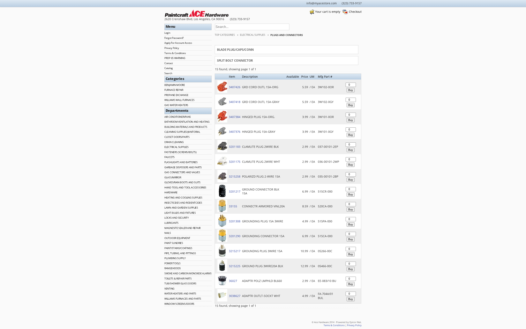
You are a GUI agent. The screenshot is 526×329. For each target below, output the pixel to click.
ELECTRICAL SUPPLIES (176, 147)
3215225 (234, 266)
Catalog (168, 68)
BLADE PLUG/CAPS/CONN (235, 49)
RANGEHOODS (172, 268)
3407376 (234, 132)
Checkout (355, 12)
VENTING (169, 288)
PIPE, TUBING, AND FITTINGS (180, 253)
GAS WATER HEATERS (176, 105)
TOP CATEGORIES (225, 34)
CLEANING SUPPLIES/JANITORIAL (182, 132)
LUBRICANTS (171, 223)
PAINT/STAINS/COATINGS (178, 248)
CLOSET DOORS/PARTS (177, 137)
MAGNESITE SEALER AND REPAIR (182, 228)
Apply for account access (178, 43)
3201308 (234, 221)
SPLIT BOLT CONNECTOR (235, 60)
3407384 (234, 117)
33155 (233, 206)
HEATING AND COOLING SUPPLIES (183, 197)
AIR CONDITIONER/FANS (177, 117)
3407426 (234, 87)
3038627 (234, 296)
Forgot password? (173, 38)
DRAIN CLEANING (174, 142)
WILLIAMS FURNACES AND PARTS (182, 298)
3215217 (234, 251)
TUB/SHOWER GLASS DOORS (180, 283)
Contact (168, 63)
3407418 (234, 102)
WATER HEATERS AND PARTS (180, 293)
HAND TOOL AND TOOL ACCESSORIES (185, 187)
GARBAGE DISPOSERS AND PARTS (183, 167)
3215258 (234, 176)
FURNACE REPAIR (173, 90)
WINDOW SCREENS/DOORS (179, 304)
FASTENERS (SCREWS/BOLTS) (180, 152)
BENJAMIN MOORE (174, 85)
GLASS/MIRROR (172, 177)
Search (168, 73)
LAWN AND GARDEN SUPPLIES (181, 207)
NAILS (167, 233)
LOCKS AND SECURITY (176, 217)
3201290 (234, 236)
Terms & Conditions (175, 53)
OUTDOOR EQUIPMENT (177, 238)
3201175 (234, 162)
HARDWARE (171, 192)
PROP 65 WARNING (174, 58)
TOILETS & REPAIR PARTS (177, 278)
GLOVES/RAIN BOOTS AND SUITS (182, 182)
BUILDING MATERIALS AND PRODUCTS (185, 127)
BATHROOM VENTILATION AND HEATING (186, 122)
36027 (233, 281)
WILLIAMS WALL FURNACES (179, 100)
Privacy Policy (171, 48)
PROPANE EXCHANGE (176, 95)
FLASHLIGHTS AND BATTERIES (181, 162)
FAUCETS (169, 157)
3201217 (234, 191)
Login (167, 33)
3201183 (234, 147)
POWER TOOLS (172, 263)
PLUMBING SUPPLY (175, 258)
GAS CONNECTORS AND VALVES (182, 172)
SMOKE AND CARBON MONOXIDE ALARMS (187, 273)
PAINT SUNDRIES (173, 243)
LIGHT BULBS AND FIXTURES (180, 213)
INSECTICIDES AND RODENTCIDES (183, 202)
